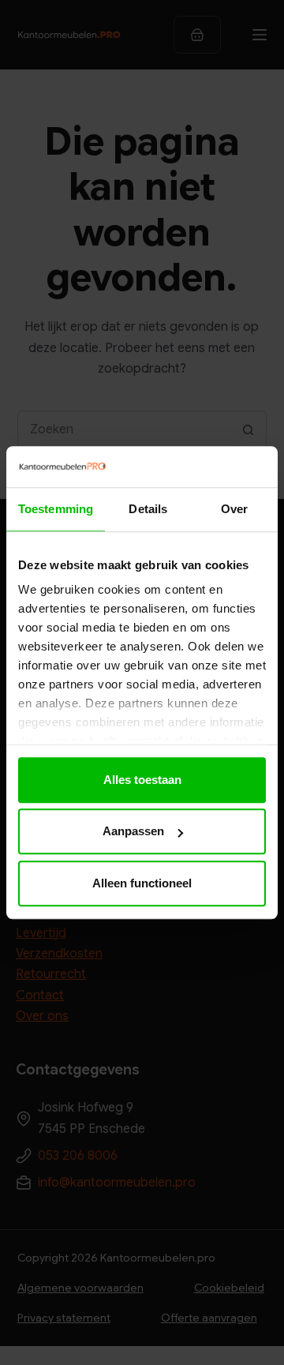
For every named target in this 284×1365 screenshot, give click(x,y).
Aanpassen (133, 831)
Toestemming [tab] (55, 509)
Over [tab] (234, 509)
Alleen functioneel (142, 883)
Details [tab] (148, 509)
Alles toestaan (142, 779)
